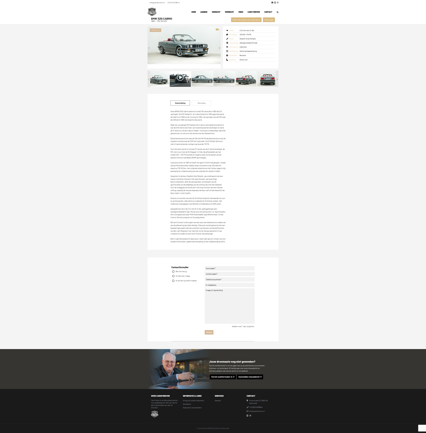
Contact (268, 12)
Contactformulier (180, 267)
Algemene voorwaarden (192, 407)
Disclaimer (187, 404)
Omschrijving (180, 103)
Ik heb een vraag (183, 276)
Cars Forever (254, 12)
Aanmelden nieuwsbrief (249, 377)
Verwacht (229, 12)
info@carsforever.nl (157, 2)
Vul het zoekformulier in (222, 377)
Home (193, 12)
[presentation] (149, 47)
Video (240, 12)
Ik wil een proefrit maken (186, 280)
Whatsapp (268, 20)
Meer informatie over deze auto (246, 20)
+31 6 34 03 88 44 (173, 2)
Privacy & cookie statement (193, 400)
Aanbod (203, 12)
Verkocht (216, 12)
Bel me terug (181, 271)
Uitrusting (201, 103)
